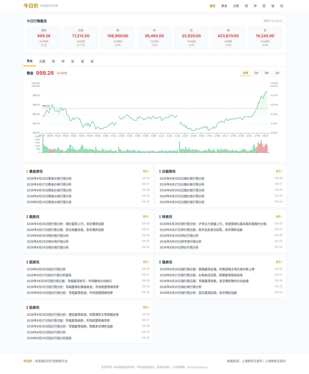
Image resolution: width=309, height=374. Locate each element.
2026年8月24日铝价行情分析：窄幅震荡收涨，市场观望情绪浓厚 (70, 292)
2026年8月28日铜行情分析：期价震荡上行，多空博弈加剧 (65, 224)
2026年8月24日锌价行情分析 (179, 247)
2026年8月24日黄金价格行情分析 (49, 202)
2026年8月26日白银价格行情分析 (182, 190)
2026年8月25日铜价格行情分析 (48, 241)
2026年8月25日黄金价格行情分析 (49, 196)
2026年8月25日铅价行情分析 (46, 332)
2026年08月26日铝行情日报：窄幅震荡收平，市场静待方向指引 (69, 281)
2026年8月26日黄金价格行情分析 (49, 190)
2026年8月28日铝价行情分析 (46, 269)
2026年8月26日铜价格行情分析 (48, 235)
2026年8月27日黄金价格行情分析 (49, 184)
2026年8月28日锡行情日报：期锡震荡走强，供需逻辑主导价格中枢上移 (207, 269)
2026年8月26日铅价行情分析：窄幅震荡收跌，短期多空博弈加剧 (70, 326)
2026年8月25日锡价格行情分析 (181, 287)
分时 (245, 73)
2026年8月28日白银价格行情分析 (182, 178)
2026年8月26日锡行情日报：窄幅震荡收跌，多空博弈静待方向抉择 (204, 281)
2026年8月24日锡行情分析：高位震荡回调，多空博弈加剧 (198, 292)
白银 (236, 6)
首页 (212, 6)
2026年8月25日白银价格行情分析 (182, 196)
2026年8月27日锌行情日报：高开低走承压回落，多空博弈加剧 (201, 229)
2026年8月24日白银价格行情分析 (182, 202)
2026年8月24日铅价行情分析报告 (49, 338)
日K (256, 73)
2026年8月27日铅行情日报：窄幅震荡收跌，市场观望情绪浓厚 (68, 320)
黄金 (224, 6)
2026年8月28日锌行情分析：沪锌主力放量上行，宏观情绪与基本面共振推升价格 (213, 224)
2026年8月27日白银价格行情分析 (182, 184)
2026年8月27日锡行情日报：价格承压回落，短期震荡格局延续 (201, 275)
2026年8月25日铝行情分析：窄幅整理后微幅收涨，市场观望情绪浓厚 (73, 287)
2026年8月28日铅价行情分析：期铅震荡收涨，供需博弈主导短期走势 (73, 314)
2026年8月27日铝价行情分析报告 (49, 275)
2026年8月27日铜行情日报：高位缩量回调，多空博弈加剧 (65, 229)
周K (267, 73)
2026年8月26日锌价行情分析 (179, 235)
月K (277, 73)
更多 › (146, 171)
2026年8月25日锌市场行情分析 (181, 241)
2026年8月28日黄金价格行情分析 (49, 178)
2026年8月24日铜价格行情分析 (48, 247)
